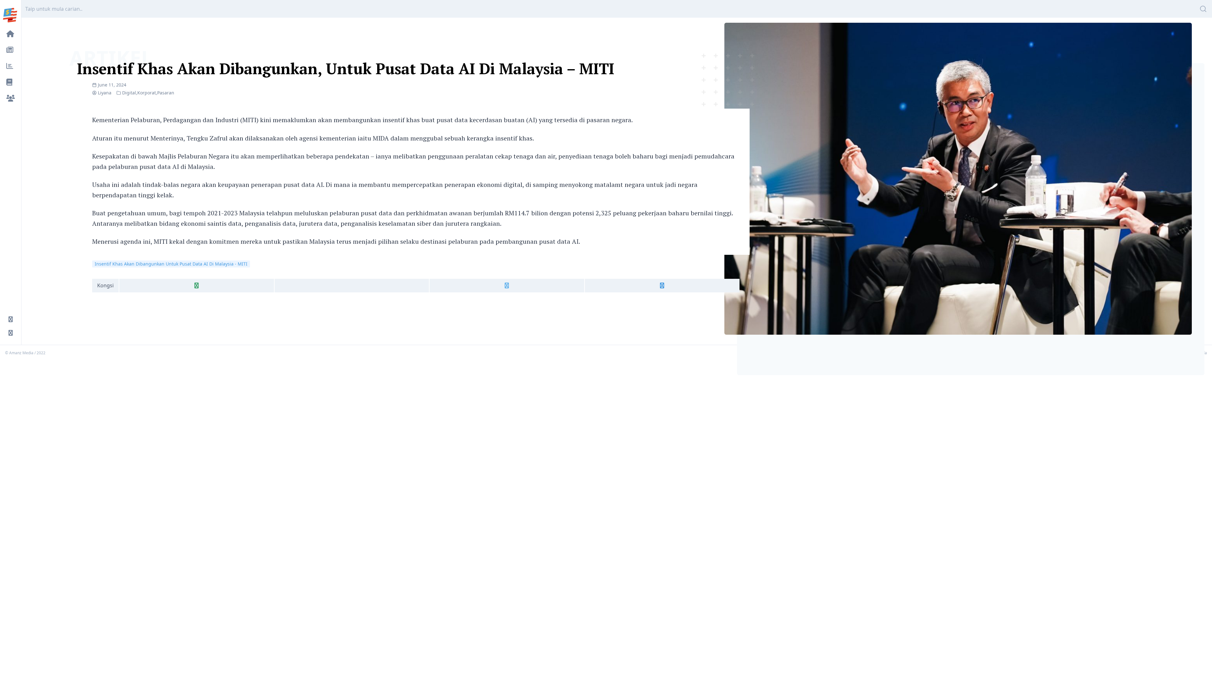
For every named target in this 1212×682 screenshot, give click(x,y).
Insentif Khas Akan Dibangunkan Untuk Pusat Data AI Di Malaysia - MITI (171, 264)
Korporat (146, 93)
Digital (129, 93)
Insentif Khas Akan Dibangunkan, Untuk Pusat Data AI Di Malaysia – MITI (345, 68)
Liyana (104, 93)
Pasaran (165, 93)
